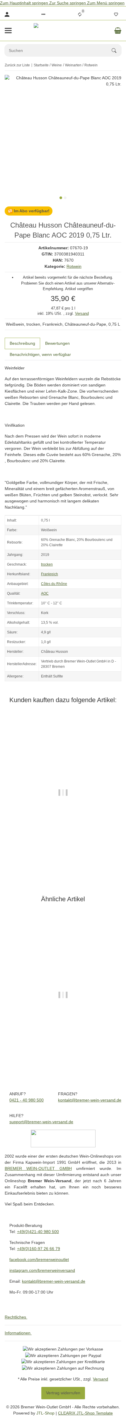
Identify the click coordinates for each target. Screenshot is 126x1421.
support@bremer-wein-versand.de (41, 1121)
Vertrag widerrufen (63, 1392)
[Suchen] (117, 50)
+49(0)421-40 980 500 (38, 1231)
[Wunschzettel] (116, 14)
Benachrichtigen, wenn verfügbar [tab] (40, 354)
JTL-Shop (46, 1413)
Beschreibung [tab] (22, 343)
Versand (82, 313)
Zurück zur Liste (17, 65)
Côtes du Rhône (54, 584)
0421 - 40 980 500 (26, 1100)
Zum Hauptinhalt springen (24, 3)
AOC (45, 593)
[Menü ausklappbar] (8, 30)
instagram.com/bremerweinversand (42, 1270)
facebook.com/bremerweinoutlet (39, 1259)
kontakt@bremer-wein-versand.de (89, 1100)
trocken (47, 564)
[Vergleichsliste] (79, 14)
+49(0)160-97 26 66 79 (38, 1248)
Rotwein (74, 266)
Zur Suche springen (68, 3)
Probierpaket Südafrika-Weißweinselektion (63, 838)
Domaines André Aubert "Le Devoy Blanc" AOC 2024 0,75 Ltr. (63, 1040)
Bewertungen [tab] (57, 343)
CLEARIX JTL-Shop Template (85, 1413)
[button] (43, 14)
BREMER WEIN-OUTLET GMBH (38, 1168)
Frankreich (49, 574)
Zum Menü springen (106, 3)
